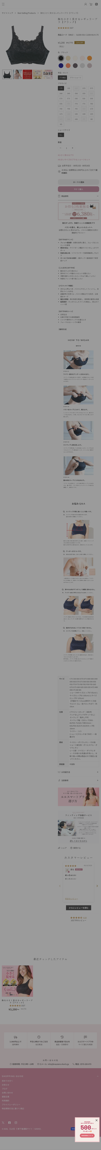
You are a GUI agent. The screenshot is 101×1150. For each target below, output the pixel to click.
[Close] (97, 1120)
